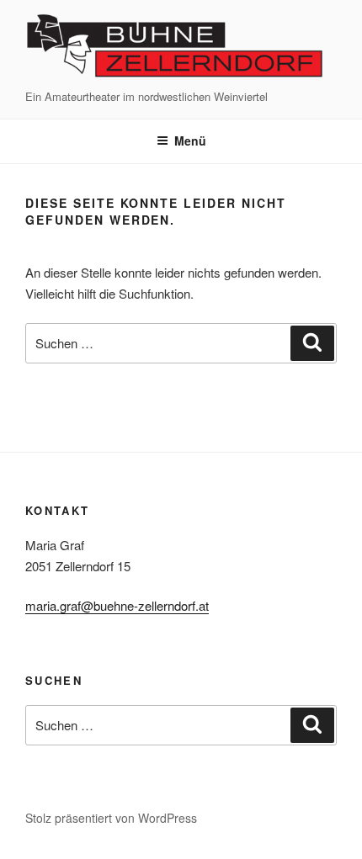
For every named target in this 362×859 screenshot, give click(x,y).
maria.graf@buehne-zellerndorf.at (117, 605)
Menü (190, 140)
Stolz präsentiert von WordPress (111, 817)
